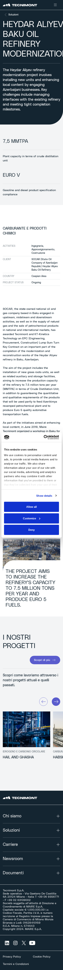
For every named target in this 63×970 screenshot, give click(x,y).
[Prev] (43, 701)
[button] (45, 660)
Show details (44, 495)
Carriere (10, 844)
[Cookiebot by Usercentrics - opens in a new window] (44, 437)
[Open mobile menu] (55, 5)
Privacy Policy (12, 956)
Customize (29, 518)
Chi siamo (12, 816)
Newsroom (13, 859)
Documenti (13, 873)
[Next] (56, 701)
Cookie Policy (41, 956)
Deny (31, 529)
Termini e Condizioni (16, 964)
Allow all (31, 506)
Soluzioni (13, 15)
